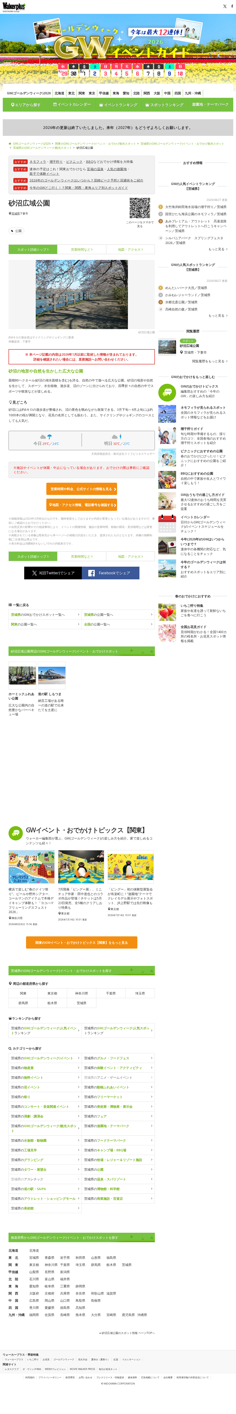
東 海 (13, 1286)
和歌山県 (97, 1293)
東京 (92, 93)
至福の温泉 (95, 169)
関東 (82, 93)
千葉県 (111, 993)
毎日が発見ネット (108, 1369)
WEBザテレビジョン (55, 1369)
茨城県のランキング (44, 1030)
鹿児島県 (128, 1315)
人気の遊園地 (117, 169)
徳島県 (65, 1307)
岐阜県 (49, 1286)
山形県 (96, 1257)
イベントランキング (120, 104)
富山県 (49, 1279)
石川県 (34, 1279)
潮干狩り (56, 161)
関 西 (13, 1293)
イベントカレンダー (74, 104)
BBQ (89, 161)
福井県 (65, 1279)
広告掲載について (150, 1377)
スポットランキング (166, 104)
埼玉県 (140, 993)
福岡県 (34, 1315)
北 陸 (13, 1279)
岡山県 (49, 1300)
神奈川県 (81, 993)
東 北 (13, 1257)
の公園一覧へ (98, 614)
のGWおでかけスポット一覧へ (38, 614)
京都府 (49, 1293)
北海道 (59, 93)
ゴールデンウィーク (63, 1359)
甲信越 (104, 93)
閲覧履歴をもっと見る (208, 361)
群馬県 (23, 1003)
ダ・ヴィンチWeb (32, 1369)
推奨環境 (70, 1377)
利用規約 (30, 1377)
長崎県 (65, 1315)
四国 (177, 93)
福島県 (111, 1257)
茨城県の (42, 1058)
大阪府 (34, 1293)
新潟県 (65, 1272)
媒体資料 (132, 1377)
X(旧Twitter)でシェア (57, 572)
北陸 (136, 93)
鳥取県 (80, 1300)
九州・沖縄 (193, 93)
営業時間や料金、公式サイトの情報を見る (81, 489)
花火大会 (82, 1359)
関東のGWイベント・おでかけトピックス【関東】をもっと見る (81, 942)
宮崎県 (111, 1315)
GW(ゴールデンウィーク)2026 (29, 93)
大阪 (157, 93)
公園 (18, 231)
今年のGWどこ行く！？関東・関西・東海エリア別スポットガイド (79, 187)
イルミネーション (131, 1359)
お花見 (46, 1359)
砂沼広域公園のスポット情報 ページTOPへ (128, 1333)
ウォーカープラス (14, 1359)
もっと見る (216, 249)
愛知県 (34, 1286)
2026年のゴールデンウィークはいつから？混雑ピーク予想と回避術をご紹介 (86, 180)
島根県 (96, 1300)
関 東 (13, 1264)
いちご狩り (33, 1359)
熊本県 (80, 1315)
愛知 (126, 93)
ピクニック (74, 161)
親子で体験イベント (44, 173)
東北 (71, 93)
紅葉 (116, 1359)
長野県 (49, 1272)
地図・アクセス (129, 249)
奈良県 (80, 1293)
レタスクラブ (12, 1369)
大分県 (96, 1315)
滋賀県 (111, 1293)
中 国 (13, 1300)
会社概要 (168, 1377)
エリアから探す (28, 104)
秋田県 (80, 1257)
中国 (167, 93)
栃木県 (52, 1003)
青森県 (49, 1257)
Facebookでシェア (114, 572)
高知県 (80, 1307)
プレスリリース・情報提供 (110, 1377)
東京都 (52, 993)
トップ (31, 249)
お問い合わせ (85, 1377)
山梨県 (34, 1272)
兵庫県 (65, 1293)
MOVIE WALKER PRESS (82, 1369)
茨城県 (16, 213)
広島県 (34, 1300)
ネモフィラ (38, 161)
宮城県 (34, 1257)
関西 (147, 93)
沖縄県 (142, 1315)
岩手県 (65, 1257)
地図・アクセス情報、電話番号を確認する (83, 505)
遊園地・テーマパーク (210, 104)
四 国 (13, 1307)
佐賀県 (49, 1315)
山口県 (65, 1300)
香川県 (34, 1307)
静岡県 (80, 1286)
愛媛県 (49, 1307)
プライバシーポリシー (50, 1377)
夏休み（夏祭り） (100, 1359)
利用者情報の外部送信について (193, 1377)
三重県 (65, 1286)
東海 (116, 93)
